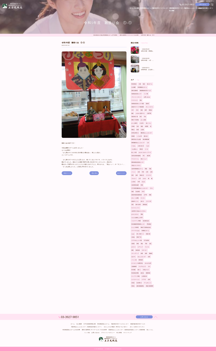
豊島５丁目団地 (135, 120)
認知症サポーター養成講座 (137, 107)
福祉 (144, 84)
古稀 (151, 172)
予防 (146, 243)
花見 (132, 204)
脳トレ (139, 269)
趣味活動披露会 (140, 286)
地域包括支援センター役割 (137, 103)
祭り (144, 155)
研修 (150, 195)
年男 (139, 181)
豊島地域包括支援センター (137, 162)
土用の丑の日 (141, 146)
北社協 (133, 237)
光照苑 (133, 243)
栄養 (142, 253)
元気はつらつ (146, 269)
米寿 (139, 172)
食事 (146, 253)
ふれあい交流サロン (140, 113)
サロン (151, 188)
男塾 (142, 214)
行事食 (133, 126)
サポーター (144, 250)
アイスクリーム (135, 159)
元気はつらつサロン (136, 165)
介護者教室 (134, 266)
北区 (138, 126)
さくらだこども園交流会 (137, 263)
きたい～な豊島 (135, 198)
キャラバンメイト (135, 208)
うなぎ (147, 146)
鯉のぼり (146, 136)
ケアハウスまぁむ (135, 230)
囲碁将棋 (148, 273)
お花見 (142, 129)
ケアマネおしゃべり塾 (136, 240)
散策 (138, 129)
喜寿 (132, 175)
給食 (149, 256)
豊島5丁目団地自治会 (146, 227)
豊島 (138, 243)
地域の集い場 (134, 116)
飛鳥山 (133, 129)
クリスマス (148, 175)
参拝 (146, 110)
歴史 (141, 100)
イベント (133, 172)
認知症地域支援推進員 (136, 195)
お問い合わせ (202, 4)
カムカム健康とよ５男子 (137, 217)
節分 (141, 116)
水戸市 (145, 195)
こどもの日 (139, 136)
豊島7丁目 (139, 237)
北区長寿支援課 (135, 185)
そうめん (133, 146)
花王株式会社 (146, 221)
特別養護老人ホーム (142, 87)
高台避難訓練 (146, 139)
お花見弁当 (144, 276)
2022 (137, 110)
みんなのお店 (148, 263)
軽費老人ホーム (145, 230)
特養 (142, 185)
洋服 (150, 168)
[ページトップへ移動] (155, 317)
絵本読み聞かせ (135, 133)
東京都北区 (134, 84)
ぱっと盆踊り (134, 123)
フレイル (147, 247)
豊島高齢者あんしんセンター (138, 142)
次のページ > (121, 173)
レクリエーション (135, 279)
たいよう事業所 (135, 227)
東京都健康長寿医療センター (138, 224)
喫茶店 (141, 149)
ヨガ (149, 266)
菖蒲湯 (133, 136)
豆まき (143, 181)
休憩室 (146, 126)
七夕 (148, 142)
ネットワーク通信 (135, 276)
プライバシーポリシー (136, 97)
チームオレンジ (147, 282)
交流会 (133, 282)
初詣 (142, 110)
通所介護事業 (134, 90)
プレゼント (134, 178)
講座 (132, 250)
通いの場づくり (140, 234)
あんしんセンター (142, 256)
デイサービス (134, 100)
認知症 (147, 103)
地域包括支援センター (136, 93)
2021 (132, 110)
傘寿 (137, 175)
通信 (142, 243)
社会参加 (138, 191)
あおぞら (133, 256)
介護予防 (149, 113)
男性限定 (149, 224)
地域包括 (138, 250)
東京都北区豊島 (135, 273)
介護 (140, 84)
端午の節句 (138, 204)
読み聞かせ (139, 282)
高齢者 (150, 253)
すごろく (143, 198)
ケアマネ (144, 279)
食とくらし (148, 123)
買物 (146, 168)
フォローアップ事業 (136, 221)
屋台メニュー (144, 159)
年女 (145, 116)
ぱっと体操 (143, 120)
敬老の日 (142, 175)
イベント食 (134, 260)
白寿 (147, 172)
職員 (142, 126)
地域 (132, 191)
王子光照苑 (146, 240)
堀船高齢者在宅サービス (145, 90)
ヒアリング (140, 247)
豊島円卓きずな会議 (136, 139)
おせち (144, 178)
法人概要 (133, 87)
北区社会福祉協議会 (136, 155)
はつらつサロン (135, 214)
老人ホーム (149, 84)
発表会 (133, 286)
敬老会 (150, 110)
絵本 (149, 279)
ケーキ (146, 149)
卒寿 (143, 172)
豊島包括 (145, 204)
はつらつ (133, 247)
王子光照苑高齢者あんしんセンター (139, 188)
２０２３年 (148, 201)
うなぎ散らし (134, 149)
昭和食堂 (141, 260)
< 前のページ (67, 173)
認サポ (142, 201)
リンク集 (146, 93)
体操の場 (148, 234)
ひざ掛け (133, 181)
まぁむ (133, 234)
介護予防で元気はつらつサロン (138, 211)
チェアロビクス (142, 266)
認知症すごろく (135, 201)
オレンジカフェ (149, 107)
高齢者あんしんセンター (146, 133)
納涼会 (142, 273)
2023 (143, 191)
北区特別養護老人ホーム (137, 168)
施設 (132, 113)
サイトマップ (128, 332)
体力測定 (133, 269)
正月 (140, 178)
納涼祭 (148, 155)
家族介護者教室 (149, 286)
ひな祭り (142, 123)
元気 (150, 243)
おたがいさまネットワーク (145, 152)
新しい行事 (134, 152)
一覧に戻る (94, 173)
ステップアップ (135, 253)
